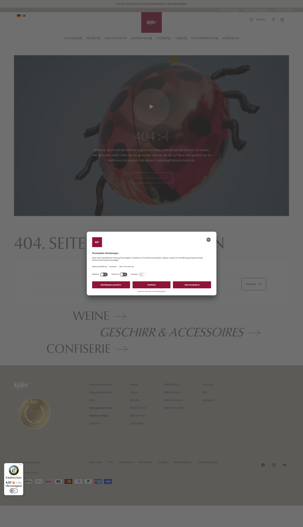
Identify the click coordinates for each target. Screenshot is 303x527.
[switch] (14, 490)
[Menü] (20, 465)
